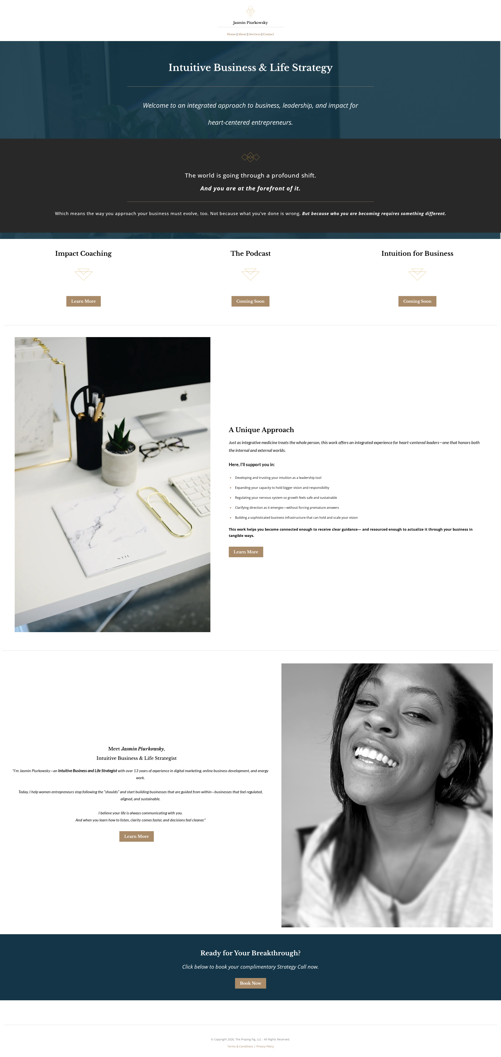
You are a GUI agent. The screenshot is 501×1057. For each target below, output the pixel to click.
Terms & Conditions (240, 1046)
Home (231, 34)
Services (255, 34)
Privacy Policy (265, 1046)
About (242, 34)
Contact (268, 34)
